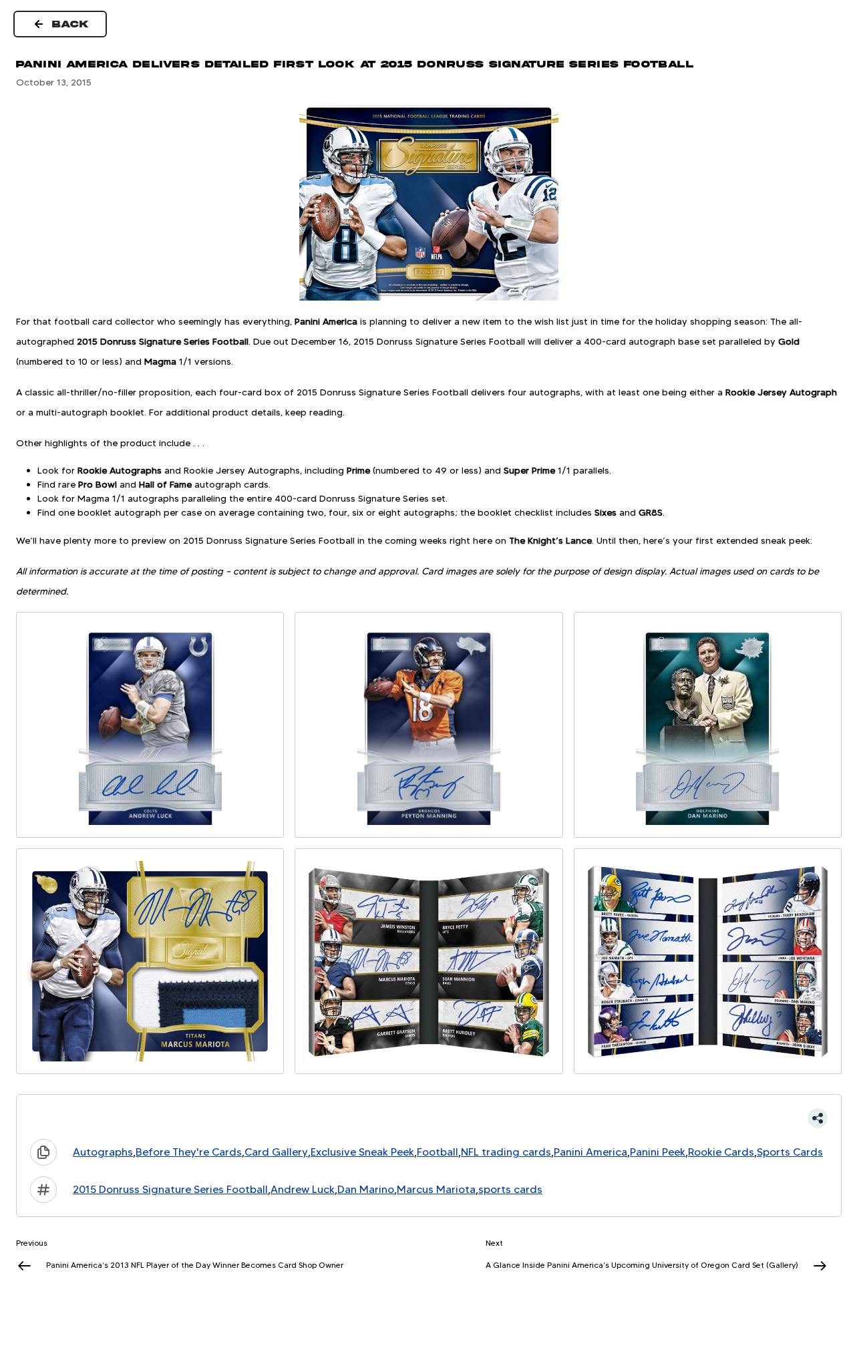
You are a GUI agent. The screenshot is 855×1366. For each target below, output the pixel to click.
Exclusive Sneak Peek (362, 1152)
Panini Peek (657, 1152)
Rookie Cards (721, 1152)
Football (437, 1152)
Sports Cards (790, 1152)
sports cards (510, 1189)
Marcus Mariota (436, 1189)
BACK (71, 24)
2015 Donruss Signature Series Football (170, 1189)
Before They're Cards (189, 1152)
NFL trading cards (506, 1152)
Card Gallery (276, 1152)
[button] (429, 1118)
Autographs (103, 1152)
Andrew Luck (303, 1189)
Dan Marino (365, 1189)
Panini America (590, 1152)
